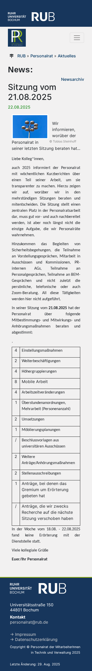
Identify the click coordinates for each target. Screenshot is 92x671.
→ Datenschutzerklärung (33, 639)
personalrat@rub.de (29, 622)
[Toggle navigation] (77, 38)
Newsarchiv (72, 79)
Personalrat (41, 55)
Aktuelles (67, 55)
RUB (21, 55)
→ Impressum (23, 634)
